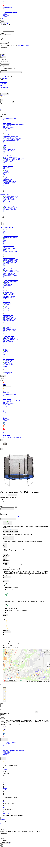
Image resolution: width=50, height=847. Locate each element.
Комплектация (6, 556)
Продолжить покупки (5, 843)
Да (1, 63)
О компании (5, 14)
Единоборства (6, 129)
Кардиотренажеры (7, 125)
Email (1, 32)
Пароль (2, 33)
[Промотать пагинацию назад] (1, 440)
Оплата (4, 807)
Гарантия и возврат (9, 789)
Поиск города (3, 833)
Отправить (3, 54)
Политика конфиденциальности (7, 823)
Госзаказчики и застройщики (11, 9)
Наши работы (6, 15)
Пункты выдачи (6, 560)
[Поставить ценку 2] (4, 691)
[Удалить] (36, 712)
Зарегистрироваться (4, 22)
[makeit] (3, 828)
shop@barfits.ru (6, 778)
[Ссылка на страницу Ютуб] (26, 5)
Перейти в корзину (4, 87)
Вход (1, 23)
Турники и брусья (6, 119)
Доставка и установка (7, 7)
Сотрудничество (6, 411)
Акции (4, 763)
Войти (2, 20)
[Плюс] (16, 507)
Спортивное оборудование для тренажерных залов (13, 124)
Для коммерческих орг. (10, 413)
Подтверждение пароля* (5, 42)
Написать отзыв (6, 630)
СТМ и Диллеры (8, 10)
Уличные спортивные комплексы (10, 118)
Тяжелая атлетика (6, 121)
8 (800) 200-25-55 (4, 76)
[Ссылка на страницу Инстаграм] (26, 3)
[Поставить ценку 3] (4, 694)
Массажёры (5, 130)
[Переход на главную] (2, 55)
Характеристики (6, 555)
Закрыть (2, 718)
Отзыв (12, 706)
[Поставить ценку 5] (4, 700)
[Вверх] (1, 845)
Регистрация (5, 23)
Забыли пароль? (7, 34)
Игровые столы (6, 126)
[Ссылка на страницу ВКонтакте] (26, 2)
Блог (4, 417)
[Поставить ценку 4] (4, 697)
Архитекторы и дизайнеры (11, 12)
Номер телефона (3, 70)
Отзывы (4, 13)
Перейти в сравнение (4, 109)
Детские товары (6, 128)
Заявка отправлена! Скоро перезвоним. (14, 71)
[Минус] (1, 507)
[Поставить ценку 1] (4, 688)
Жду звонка (3, 71)
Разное (4, 407)
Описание (5, 554)
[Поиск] (13, 102)
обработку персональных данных (24, 45)
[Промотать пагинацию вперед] (1, 449)
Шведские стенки (6, 120)
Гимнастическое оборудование (9, 127)
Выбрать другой (6, 63)
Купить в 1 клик (4, 514)
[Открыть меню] (7, 94)
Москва (4, 840)
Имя (1, 38)
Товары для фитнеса (7, 123)
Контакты (5, 16)
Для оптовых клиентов (10, 412)
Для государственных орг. (10, 415)
